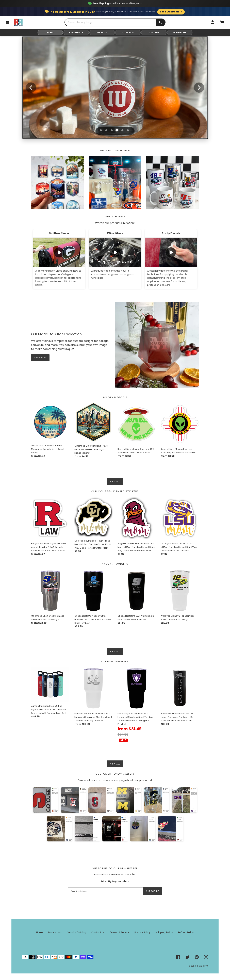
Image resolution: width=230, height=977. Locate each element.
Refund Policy (186, 932)
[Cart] (222, 22)
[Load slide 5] (122, 130)
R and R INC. (202, 966)
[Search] (160, 22)
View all (115, 481)
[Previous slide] (31, 88)
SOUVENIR (128, 32)
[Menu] (7, 22)
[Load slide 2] (106, 130)
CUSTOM (154, 32)
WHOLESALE (180, 32)
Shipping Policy (164, 932)
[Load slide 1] (100, 130)
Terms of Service (119, 932)
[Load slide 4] (117, 130)
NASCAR (102, 32)
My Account (55, 932)
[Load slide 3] (112, 130)
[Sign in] (212, 22)
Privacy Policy (142, 932)
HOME (50, 32)
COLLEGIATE (76, 32)
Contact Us (97, 932)
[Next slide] (199, 88)
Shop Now (115, 100)
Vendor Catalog (77, 932)
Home (39, 932)
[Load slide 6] (128, 130)
